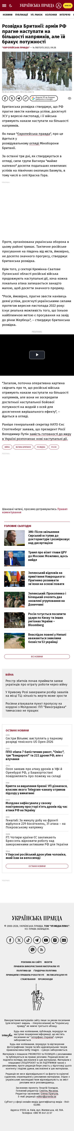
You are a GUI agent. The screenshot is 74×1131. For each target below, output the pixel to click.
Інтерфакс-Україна (42, 1037)
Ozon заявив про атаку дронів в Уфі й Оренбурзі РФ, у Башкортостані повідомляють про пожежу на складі (34, 772)
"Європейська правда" (16, 47)
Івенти (48, 962)
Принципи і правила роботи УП (25, 975)
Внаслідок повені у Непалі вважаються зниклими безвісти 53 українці (47, 638)
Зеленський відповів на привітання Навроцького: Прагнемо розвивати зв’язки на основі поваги (46, 578)
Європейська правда (33, 134)
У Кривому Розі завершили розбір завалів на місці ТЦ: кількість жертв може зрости (37, 694)
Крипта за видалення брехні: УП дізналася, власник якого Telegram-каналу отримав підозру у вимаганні (36, 789)
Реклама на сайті (31, 962)
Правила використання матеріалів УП (37, 966)
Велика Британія (23, 447)
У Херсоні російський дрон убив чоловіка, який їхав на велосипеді (36, 856)
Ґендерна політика (45, 970)
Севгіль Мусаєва (48, 1090)
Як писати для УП (57, 975)
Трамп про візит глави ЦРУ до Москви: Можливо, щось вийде (48, 556)
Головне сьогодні (17, 526)
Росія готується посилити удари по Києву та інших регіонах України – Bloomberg (47, 619)
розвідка (41, 447)
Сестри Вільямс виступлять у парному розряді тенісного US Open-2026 (34, 740)
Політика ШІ (24, 970)
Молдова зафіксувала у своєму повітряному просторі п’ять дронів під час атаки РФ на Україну (36, 806)
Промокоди (45, 979)
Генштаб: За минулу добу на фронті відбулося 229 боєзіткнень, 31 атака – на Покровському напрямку (36, 823)
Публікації (21, 14)
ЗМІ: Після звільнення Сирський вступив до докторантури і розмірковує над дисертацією (49, 537)
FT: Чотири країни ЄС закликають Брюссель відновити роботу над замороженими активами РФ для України (37, 841)
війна (7, 447)
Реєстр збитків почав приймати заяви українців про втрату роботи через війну (36, 682)
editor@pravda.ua (46, 1096)
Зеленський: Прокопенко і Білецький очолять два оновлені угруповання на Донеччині (47, 599)
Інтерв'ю (65, 14)
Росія (53, 447)
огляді (34, 143)
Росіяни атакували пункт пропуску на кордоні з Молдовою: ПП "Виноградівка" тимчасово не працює (36, 707)
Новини (7, 14)
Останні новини (17, 730)
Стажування (27, 979)
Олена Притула (49, 1093)
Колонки (51, 14)
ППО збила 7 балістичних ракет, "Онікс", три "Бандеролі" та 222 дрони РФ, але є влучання (35, 755)
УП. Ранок (37, 14)
